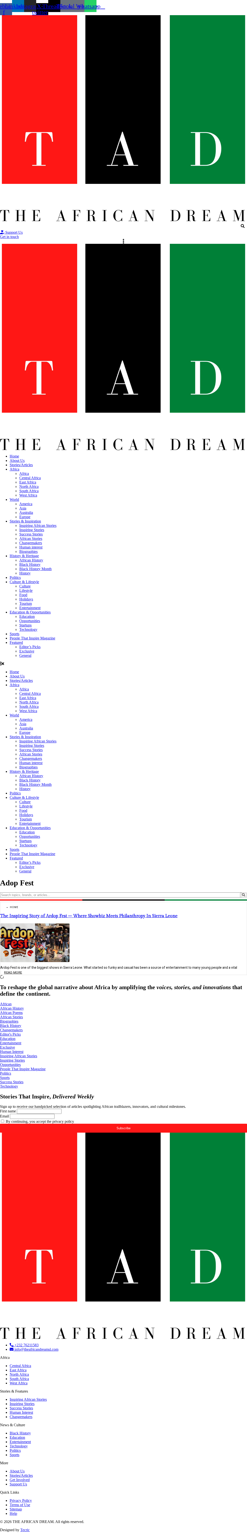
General (25, 655)
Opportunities (29, 621)
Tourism (25, 603)
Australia (26, 512)
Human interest (30, 547)
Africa (14, 469)
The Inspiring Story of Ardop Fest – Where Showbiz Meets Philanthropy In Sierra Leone (89, 915)
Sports (14, 634)
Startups (25, 625)
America (25, 504)
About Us (17, 460)
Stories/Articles (21, 465)
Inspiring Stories (31, 530)
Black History (30, 564)
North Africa (29, 486)
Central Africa (30, 478)
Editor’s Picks (30, 647)
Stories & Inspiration (25, 521)
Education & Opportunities (30, 612)
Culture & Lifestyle (24, 582)
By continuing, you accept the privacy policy (39, 1121)
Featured (16, 642)
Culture (25, 586)
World (14, 499)
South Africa (29, 491)
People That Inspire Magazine (32, 638)
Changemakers (30, 543)
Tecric (25, 1530)
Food (23, 595)
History (25, 573)
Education (27, 616)
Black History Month (35, 569)
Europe (24, 517)
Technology (28, 629)
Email (4, 1116)
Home (14, 456)
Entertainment (30, 608)
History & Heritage (24, 556)
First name (8, 1111)
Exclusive (26, 651)
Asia (22, 508)
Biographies (28, 551)
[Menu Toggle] (123, 241)
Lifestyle (26, 590)
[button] (123, 664)
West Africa (28, 495)
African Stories (30, 538)
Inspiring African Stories (37, 525)
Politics (15, 577)
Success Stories (31, 534)
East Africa (27, 482)
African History (31, 560)
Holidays (26, 599)
